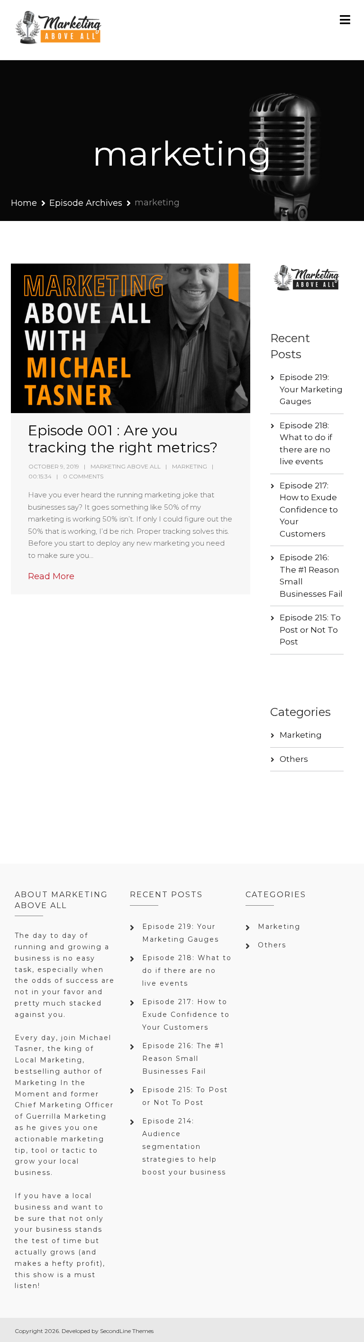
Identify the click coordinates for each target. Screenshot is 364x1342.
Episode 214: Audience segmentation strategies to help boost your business (184, 1146)
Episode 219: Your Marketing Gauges (311, 389)
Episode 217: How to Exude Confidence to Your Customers (309, 510)
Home (24, 203)
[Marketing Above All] (59, 30)
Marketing (189, 466)
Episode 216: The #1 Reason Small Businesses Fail (183, 1059)
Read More (51, 576)
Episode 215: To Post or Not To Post (310, 629)
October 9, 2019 (53, 466)
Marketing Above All (126, 466)
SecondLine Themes (127, 1330)
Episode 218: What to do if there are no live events (187, 971)
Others (294, 759)
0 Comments (83, 476)
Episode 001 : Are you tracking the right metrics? (123, 439)
